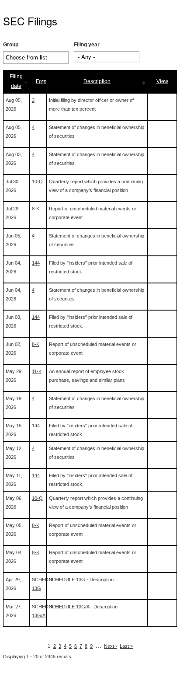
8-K (35, 208)
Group (10, 45)
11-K (37, 371)
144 (36, 262)
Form (42, 81)
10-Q (37, 181)
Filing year (87, 45)
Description (97, 81)
